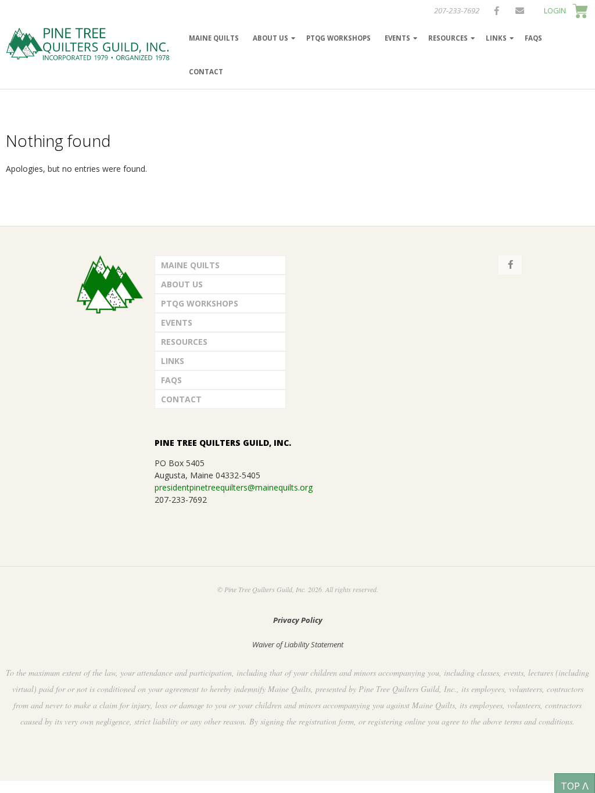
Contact (206, 71)
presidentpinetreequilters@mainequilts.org (234, 487)
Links (496, 38)
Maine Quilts (214, 38)
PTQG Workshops (338, 38)
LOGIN (555, 10)
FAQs (533, 38)
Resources (448, 38)
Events (397, 38)
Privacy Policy (297, 620)
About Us (270, 38)
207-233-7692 (456, 10)
